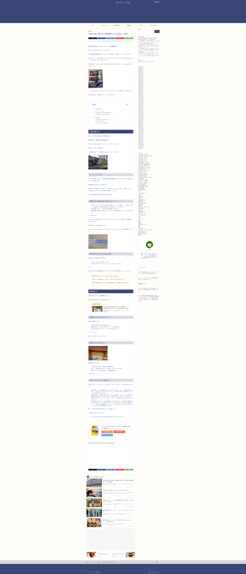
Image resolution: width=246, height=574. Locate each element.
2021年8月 (140, 148)
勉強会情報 (116, 25)
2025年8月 (140, 83)
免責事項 (98, 572)
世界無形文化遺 (92, 46)
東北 (139, 220)
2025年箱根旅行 (142, 189)
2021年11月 (141, 144)
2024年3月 (140, 106)
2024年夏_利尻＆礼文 (143, 184)
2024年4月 (140, 105)
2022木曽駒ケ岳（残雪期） (144, 167)
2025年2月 (140, 92)
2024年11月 (141, 96)
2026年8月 (140, 67)
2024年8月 (140, 100)
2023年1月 (140, 125)
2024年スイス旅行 (142, 182)
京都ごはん (141, 198)
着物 (139, 225)
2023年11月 (141, 112)
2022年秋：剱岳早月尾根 (144, 165)
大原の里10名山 (142, 212)
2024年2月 (140, 108)
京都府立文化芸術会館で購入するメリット (105, 112)
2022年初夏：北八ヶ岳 (143, 162)
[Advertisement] (123, 14)
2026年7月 (140, 69)
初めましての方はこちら (144, 206)
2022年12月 (141, 127)
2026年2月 (140, 75)
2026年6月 (140, 70)
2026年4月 (140, 73)
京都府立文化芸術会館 (101, 140)
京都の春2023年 (142, 200)
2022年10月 (141, 129)
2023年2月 (140, 124)
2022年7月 (140, 133)
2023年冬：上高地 (142, 173)
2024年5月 (140, 104)
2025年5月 (140, 88)
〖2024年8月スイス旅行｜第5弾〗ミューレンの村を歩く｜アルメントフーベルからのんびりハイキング (148, 46)
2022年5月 (140, 136)
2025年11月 (141, 79)
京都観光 (140, 205)
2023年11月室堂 (142, 169)
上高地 (139, 194)
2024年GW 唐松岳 (143, 179)
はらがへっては (123, 2)
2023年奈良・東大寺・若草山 (145, 177)
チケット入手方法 (100, 110)
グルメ (139, 192)
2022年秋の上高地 (142, 166)
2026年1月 (140, 77)
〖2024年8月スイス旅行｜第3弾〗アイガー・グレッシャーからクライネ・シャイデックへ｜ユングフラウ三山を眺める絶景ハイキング (148, 54)
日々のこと (141, 218)
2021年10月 (141, 145)
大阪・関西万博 (142, 214)
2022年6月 (140, 135)
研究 (139, 227)
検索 (139, 29)
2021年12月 (141, 143)
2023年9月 (140, 114)
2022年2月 (140, 140)
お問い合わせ (153, 25)
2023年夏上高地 (142, 175)
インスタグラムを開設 (99, 405)
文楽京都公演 (98, 108)
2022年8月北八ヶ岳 (142, 159)
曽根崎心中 (98, 117)
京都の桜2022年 (142, 202)
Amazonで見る (107, 431)
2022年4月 (140, 137)
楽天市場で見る (119, 431)
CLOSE (127, 104)
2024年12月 (141, 94)
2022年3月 (140, 139)
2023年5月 (140, 120)
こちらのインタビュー (100, 391)
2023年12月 (141, 110)
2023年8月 (140, 116)
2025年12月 (141, 78)
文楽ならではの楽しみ (101, 121)
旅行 (139, 217)
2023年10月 (141, 113)
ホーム (92, 25)
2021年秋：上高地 (142, 157)
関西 (139, 235)
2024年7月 (140, 101)
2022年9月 (140, 131)
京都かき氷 (141, 196)
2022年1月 (140, 141)
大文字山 (140, 213)
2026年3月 (140, 74)
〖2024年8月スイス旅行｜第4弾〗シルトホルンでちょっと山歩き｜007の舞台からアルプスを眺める (148, 50)
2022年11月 (141, 128)
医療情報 (129, 25)
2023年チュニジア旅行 (143, 170)
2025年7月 (140, 85)
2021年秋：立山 (142, 158)
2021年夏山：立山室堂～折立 (145, 155)
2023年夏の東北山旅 (143, 174)
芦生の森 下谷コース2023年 (145, 229)
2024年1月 (140, 109)
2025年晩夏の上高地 (143, 186)
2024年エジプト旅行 (143, 181)
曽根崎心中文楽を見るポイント (103, 119)
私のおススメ (105, 25)
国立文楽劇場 (95, 54)
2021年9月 (140, 147)
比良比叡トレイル (142, 224)
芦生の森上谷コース (143, 231)
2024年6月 (140, 102)
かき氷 (139, 190)
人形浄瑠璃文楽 (113, 46)
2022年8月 (140, 132)
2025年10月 (141, 81)
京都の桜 (140, 201)
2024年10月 (141, 97)
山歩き (141, 25)
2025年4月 (140, 89)
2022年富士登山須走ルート (144, 163)
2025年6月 (140, 86)
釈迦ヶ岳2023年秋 (142, 233)
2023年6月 (140, 118)
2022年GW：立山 (142, 161)
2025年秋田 (141, 188)
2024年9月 (140, 98)
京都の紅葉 (141, 204)
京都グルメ (141, 197)
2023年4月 (140, 121)
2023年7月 (140, 117)
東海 (139, 221)
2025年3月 (140, 90)
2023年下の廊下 (142, 171)
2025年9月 (140, 82)
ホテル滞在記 (141, 193)
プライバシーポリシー (91, 572)
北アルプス (141, 209)
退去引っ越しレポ (142, 232)
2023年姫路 (141, 178)
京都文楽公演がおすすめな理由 (103, 114)
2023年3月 (140, 122)
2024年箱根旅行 (142, 185)
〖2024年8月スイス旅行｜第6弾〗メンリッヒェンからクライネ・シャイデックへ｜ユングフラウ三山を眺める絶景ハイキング (148, 42)
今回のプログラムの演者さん (102, 123)
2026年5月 (140, 71)
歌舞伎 (90, 31)
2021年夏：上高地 (142, 154)
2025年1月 (140, 93)
